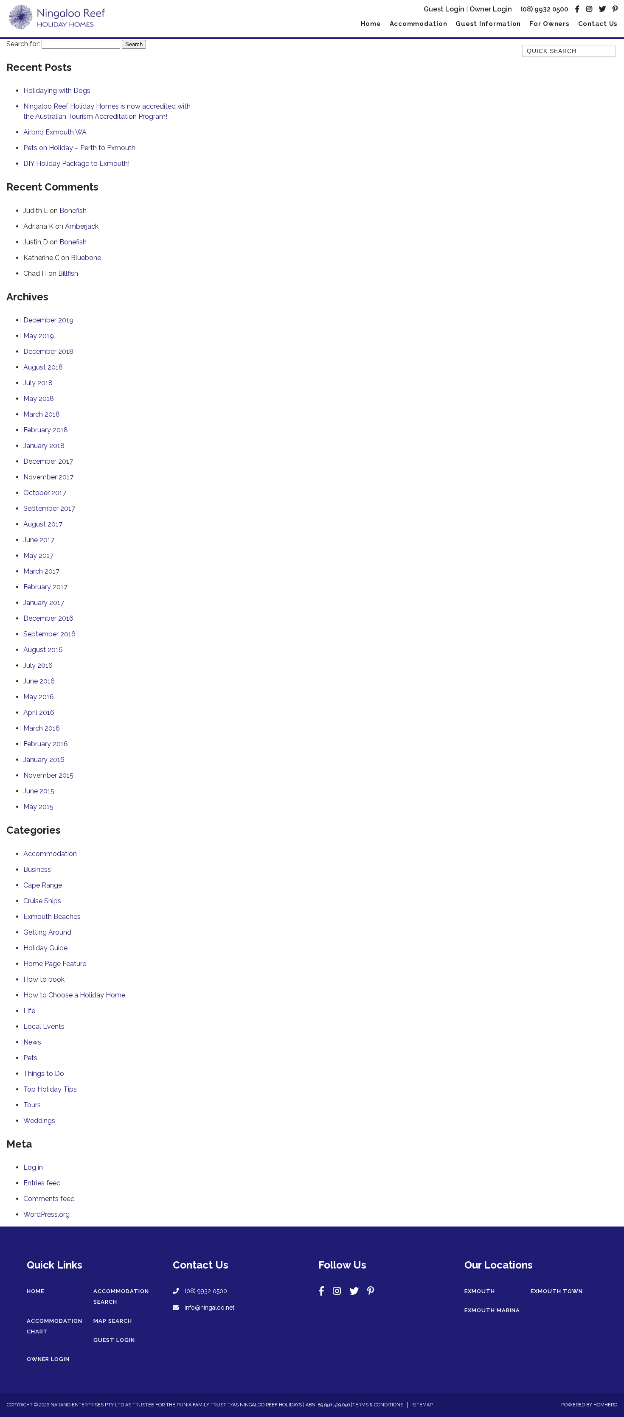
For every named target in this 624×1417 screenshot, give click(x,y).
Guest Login (444, 9)
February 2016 (45, 744)
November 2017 (48, 477)
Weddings (39, 1121)
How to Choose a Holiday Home (74, 995)
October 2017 (44, 493)
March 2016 (41, 728)
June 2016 (39, 681)
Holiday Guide (45, 948)
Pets (30, 1058)
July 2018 (38, 383)
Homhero (605, 1405)
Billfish (68, 273)
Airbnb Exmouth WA (55, 132)
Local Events (44, 1026)
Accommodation (418, 24)
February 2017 (45, 587)
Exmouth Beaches (52, 917)
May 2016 (38, 697)
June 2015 (38, 791)
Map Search (112, 1321)
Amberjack (81, 226)
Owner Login (490, 9)
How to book (44, 979)
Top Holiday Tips (50, 1089)
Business (37, 869)
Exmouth (479, 1291)
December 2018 (48, 351)
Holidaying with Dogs (56, 91)
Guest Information (488, 24)
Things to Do (43, 1074)
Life (29, 1011)
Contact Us (598, 24)
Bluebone (86, 258)
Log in (33, 1167)
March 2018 (41, 414)
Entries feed (42, 1183)
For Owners (549, 24)
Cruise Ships (42, 901)
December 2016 (48, 618)
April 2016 (38, 712)
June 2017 (38, 540)
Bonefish (73, 211)
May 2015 (38, 807)
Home (371, 24)
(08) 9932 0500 (544, 9)
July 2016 (38, 665)
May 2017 (38, 556)
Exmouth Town (557, 1291)
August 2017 (42, 524)
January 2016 (44, 760)
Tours (32, 1105)
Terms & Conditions (377, 1405)
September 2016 (49, 634)
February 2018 (45, 430)
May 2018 (38, 399)
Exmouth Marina (492, 1310)
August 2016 (43, 650)
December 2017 (48, 461)
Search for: (23, 44)
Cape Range (42, 885)
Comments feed (49, 1199)
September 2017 (49, 508)
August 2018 (43, 367)
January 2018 (44, 446)
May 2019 (38, 336)
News (32, 1042)
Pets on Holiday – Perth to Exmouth (79, 148)
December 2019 (48, 320)
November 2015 (48, 775)
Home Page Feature (54, 964)
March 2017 (41, 571)
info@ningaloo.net (208, 1307)
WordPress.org (46, 1214)
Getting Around (47, 932)
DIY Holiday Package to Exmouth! (76, 164)
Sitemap (422, 1405)
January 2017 (43, 603)
